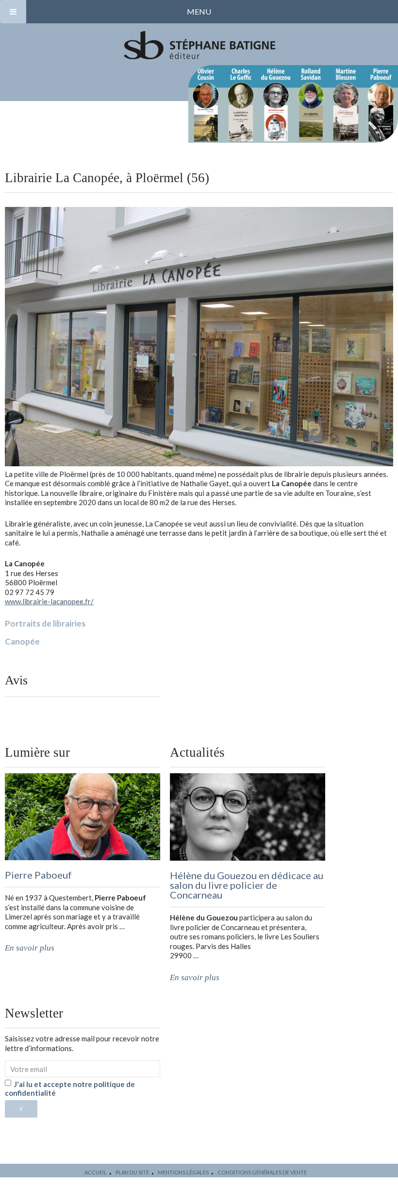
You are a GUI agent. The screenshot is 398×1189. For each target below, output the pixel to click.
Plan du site (132, 1172)
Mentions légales (183, 1172)
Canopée (22, 641)
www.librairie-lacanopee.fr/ (49, 601)
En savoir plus (29, 947)
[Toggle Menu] (13, 11)
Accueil (95, 1172)
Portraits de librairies (45, 623)
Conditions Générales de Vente (262, 1172)
